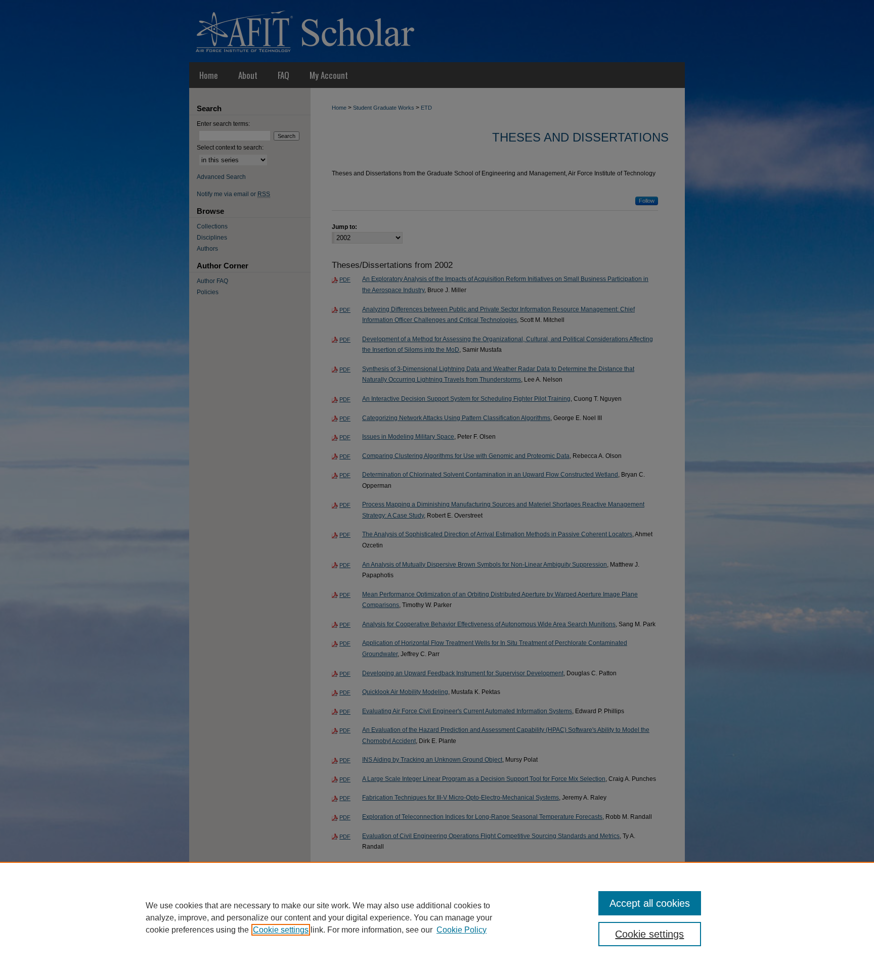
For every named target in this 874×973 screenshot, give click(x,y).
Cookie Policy (461, 929)
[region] (437, 917)
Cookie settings (281, 929)
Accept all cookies (649, 903)
